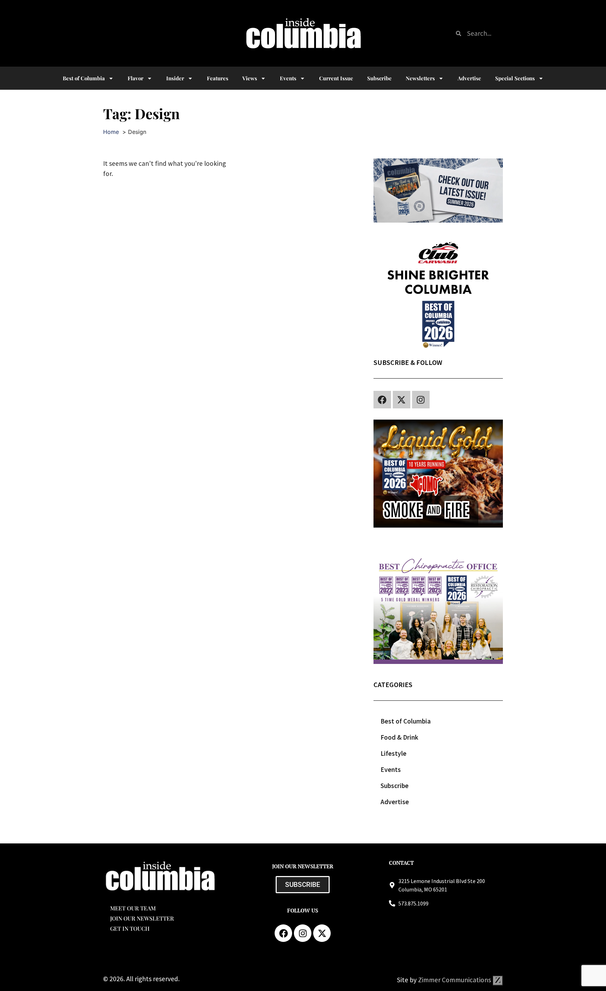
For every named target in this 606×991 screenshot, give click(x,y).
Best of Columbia (406, 721)
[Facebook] (382, 399)
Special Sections (515, 78)
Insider (175, 78)
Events (288, 78)
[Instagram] (421, 399)
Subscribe (379, 78)
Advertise (469, 78)
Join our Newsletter (142, 918)
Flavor (135, 78)
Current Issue (336, 78)
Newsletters (420, 78)
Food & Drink (399, 737)
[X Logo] (401, 399)
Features (217, 78)
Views (249, 78)
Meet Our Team (133, 908)
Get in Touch (129, 928)
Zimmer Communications (455, 980)
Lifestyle (393, 753)
